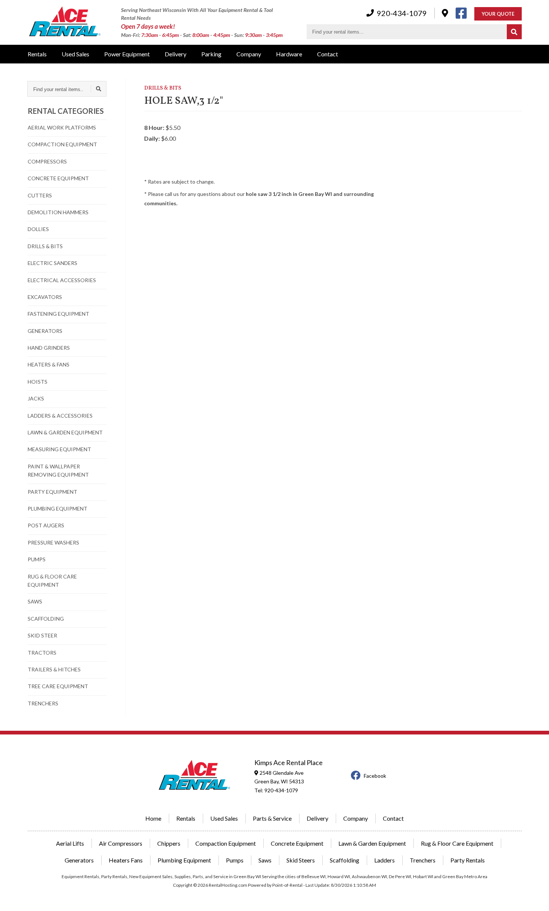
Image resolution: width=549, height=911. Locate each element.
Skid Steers (300, 860)
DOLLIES (38, 229)
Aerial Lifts (70, 843)
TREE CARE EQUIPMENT (58, 686)
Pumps (235, 860)
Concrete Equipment (297, 843)
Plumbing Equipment (184, 860)
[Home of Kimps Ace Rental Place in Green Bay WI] (65, 22)
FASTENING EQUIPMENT (58, 314)
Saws (265, 860)
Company (248, 53)
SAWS (35, 601)
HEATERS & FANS (48, 364)
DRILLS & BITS (45, 246)
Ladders (384, 860)
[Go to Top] (535, 897)
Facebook (375, 776)
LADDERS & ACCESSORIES (60, 415)
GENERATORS (45, 331)
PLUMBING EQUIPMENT (57, 508)
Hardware (289, 53)
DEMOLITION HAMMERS (58, 212)
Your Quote (498, 14)
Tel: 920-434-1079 (276, 790)
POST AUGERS (46, 525)
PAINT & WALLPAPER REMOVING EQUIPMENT (58, 470)
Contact (327, 53)
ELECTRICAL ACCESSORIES (62, 280)
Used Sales (75, 53)
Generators (79, 860)
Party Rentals (467, 860)
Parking (211, 53)
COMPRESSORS (47, 161)
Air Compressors (120, 843)
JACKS (36, 398)
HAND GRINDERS (49, 347)
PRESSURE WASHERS (53, 542)
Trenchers (422, 860)
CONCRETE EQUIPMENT (58, 178)
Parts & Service (272, 818)
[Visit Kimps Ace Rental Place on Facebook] (461, 13)
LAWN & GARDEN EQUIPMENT (65, 432)
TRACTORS (42, 652)
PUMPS (37, 559)
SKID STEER (42, 635)
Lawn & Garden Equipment (372, 843)
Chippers (168, 843)
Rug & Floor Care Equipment (457, 843)
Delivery (175, 53)
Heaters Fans (126, 860)
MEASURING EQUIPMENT (59, 449)
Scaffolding (344, 860)
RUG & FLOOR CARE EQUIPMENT (52, 580)
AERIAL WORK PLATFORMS (62, 127)
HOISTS (37, 381)
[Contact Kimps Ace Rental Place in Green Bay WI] (445, 13)
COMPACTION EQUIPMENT (62, 144)
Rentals (37, 53)
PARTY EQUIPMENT (52, 492)
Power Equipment (127, 53)
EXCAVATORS (45, 297)
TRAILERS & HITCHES (54, 669)
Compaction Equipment (225, 843)
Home (153, 818)
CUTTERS (40, 195)
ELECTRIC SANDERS (52, 263)
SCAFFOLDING (46, 618)
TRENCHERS (43, 703)
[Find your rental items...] (514, 31)
